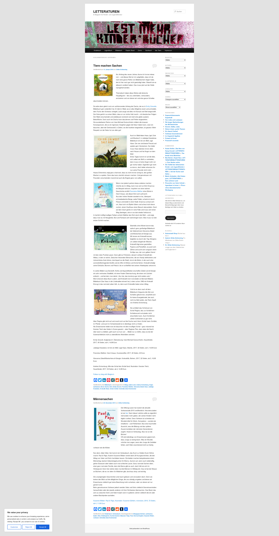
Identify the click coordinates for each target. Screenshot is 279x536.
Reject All (28, 527)
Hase (146, 387)
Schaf (112, 389)
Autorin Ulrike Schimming (174, 238)
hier (126, 413)
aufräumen (96, 387)
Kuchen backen (115, 516)
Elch (111, 387)
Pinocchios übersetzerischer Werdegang (175, 187)
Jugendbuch (108, 50)
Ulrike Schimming (121, 69)
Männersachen (103, 399)
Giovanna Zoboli (139, 387)
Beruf (102, 387)
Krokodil (102, 389)
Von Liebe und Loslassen (173, 120)
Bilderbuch (118, 50)
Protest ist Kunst (170, 138)
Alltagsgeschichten (139, 514)
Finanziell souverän (172, 140)
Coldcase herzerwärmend (173, 134)
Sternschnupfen (139, 516)
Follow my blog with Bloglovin (103, 374)
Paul (131, 516)
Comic (140, 50)
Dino (99, 516)
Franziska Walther (136, 191)
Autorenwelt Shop (171, 233)
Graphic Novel (130, 50)
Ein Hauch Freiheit (171, 131)
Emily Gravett (117, 387)
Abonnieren (170, 218)
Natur (107, 389)
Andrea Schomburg (142, 385)
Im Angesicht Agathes (172, 136)
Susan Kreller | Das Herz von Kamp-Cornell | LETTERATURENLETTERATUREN (175, 150)
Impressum (168, 50)
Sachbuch (148, 50)
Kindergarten (105, 516)
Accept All (42, 527)
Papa (128, 516)
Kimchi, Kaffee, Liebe (172, 127)
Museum (123, 516)
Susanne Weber (149, 516)
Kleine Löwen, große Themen (175, 129)
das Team (158, 50)
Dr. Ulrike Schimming (172, 245)
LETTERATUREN (106, 11)
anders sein (132, 385)
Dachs (107, 387)
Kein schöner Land (171, 181)
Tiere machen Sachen (107, 65)
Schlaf (116, 389)
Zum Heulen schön (173, 162)
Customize (14, 527)
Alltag (126, 385)
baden (95, 516)
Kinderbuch (97, 50)
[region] (28, 520)
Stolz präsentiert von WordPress (139, 528)
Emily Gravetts (151, 106)
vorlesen (96, 518)
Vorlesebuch (116, 514)
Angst (151, 385)
